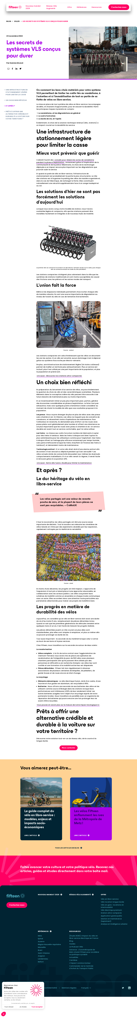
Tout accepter (37, 1007)
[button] (3, 1014)
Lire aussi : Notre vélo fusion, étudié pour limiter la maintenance (64, 463)
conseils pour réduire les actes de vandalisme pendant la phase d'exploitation (65, 161)
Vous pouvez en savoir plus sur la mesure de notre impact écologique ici (68, 705)
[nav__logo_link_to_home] (15, 7)
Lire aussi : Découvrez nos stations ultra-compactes (59, 376)
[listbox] (86, 987)
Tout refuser (9, 1007)
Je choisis (23, 1007)
